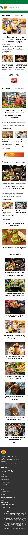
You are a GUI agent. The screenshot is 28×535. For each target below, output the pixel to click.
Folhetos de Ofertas (19, 1)
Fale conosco (4, 500)
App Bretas (3, 492)
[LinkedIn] (12, 471)
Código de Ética (5, 491)
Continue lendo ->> (6, 52)
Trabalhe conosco (5, 479)
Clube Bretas (6, 1)
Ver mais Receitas (19, 15)
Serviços (3, 494)
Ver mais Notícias (19, 88)
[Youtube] (9, 471)
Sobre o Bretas (4, 476)
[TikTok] (15, 471)
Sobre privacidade (5, 481)
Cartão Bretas (4, 489)
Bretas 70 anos (4, 478)
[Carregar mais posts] (14, 443)
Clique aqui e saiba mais (10, 463)
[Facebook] (2, 471)
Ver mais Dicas (20, 162)
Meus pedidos (4, 498)
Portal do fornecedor (6, 482)
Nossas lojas (4, 484)
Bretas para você (12, 1)
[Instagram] (5, 471)
